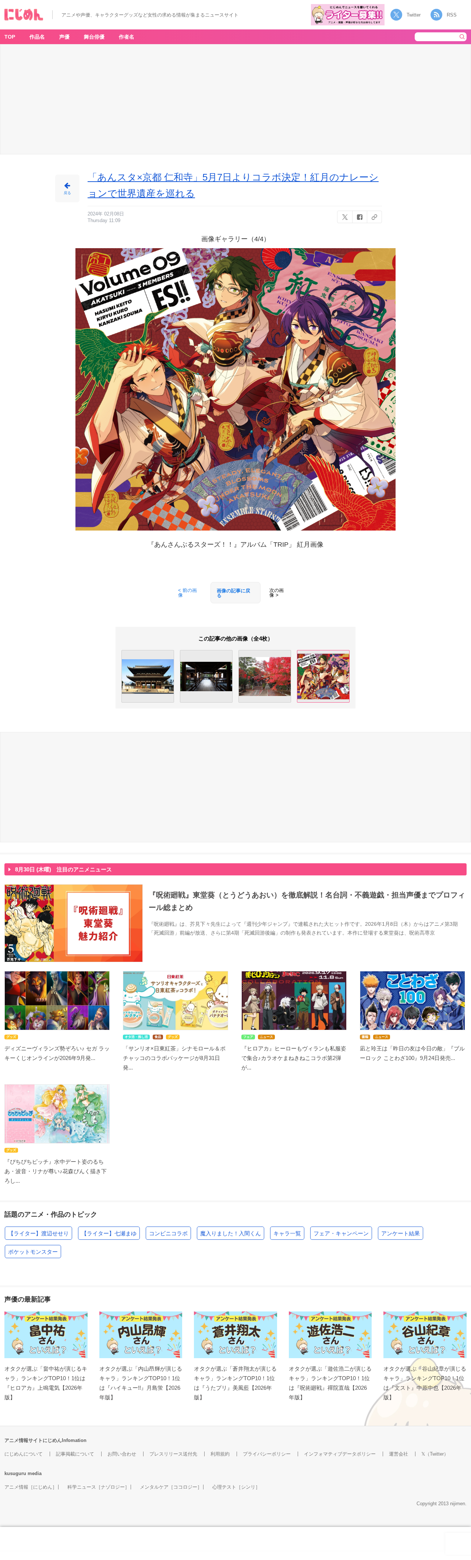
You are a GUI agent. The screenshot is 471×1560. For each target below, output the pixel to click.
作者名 (126, 37)
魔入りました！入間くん (230, 1233)
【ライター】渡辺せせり (38, 1233)
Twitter (414, 15)
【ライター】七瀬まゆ (109, 1233)
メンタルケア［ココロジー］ (171, 1487)
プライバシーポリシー (267, 1454)
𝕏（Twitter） (435, 1454)
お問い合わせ (121, 1454)
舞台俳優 (94, 37)
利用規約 (220, 1454)
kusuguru (15, 1473)
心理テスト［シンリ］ (236, 1487)
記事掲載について (75, 1454)
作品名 (37, 37)
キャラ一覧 (287, 1233)
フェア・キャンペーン (341, 1233)
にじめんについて (23, 1454)
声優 (64, 37)
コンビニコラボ (168, 1233)
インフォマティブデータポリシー (340, 1454)
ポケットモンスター (33, 1252)
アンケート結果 (400, 1233)
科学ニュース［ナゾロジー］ (98, 1487)
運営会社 (398, 1454)
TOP (9, 37)
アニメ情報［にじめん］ (30, 1487)
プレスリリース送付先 (173, 1454)
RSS (452, 15)
